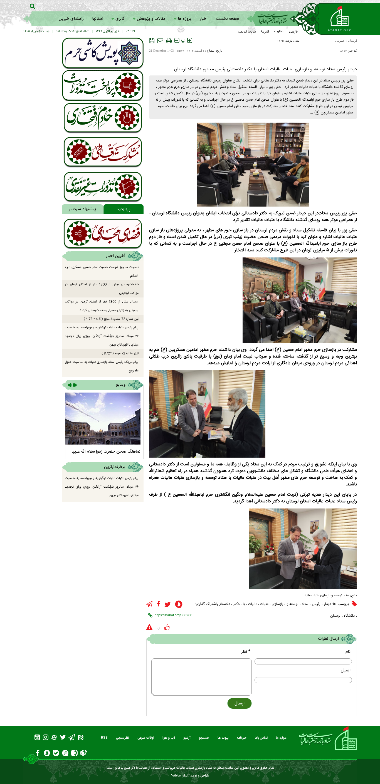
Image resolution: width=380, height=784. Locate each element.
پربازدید (123, 209)
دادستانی (223, 604)
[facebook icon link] (158, 604)
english (279, 31)
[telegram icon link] (149, 604)
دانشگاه (349, 616)
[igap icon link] (74, 754)
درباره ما (281, 738)
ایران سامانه (180, 775)
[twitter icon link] (167, 605)
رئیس (316, 604)
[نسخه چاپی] (169, 41)
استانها (97, 18)
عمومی (340, 40)
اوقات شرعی (145, 738)
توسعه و (292, 604)
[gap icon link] (65, 754)
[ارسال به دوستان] (160, 41)
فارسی (293, 31)
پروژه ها (184, 18)
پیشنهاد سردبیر (82, 209)
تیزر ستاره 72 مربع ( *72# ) (120, 353)
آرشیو (187, 738)
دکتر (236, 604)
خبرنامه (241, 738)
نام (348, 652)
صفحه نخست (227, 18)
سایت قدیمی (247, 31)
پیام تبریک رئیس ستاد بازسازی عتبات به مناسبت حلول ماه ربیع (102, 366)
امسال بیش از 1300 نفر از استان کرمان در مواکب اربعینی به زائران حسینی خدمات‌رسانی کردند (102, 306)
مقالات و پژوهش (151, 18)
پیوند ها (223, 738)
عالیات (252, 604)
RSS (104, 737)
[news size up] (189, 41)
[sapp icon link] (178, 605)
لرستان (352, 40)
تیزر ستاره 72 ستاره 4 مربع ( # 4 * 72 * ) (111, 319)
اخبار (204, 18)
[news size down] (176, 41)
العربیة (265, 31)
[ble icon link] (56, 754)
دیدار (327, 604)
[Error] (149, 627)
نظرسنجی (122, 738)
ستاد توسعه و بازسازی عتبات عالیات (326, 595)
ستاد (305, 604)
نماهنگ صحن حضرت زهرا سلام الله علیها (105, 451)
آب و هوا (168, 738)
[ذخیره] (151, 41)
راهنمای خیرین (71, 18)
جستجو (204, 738)
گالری (120, 18)
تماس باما (261, 738)
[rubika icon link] (83, 754)
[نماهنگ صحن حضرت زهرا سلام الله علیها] (102, 419)
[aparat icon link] (54, 738)
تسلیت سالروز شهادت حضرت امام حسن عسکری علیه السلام (102, 271)
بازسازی (277, 604)
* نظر (245, 652)
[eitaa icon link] (81, 738)
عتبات (264, 604)
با (244, 604)
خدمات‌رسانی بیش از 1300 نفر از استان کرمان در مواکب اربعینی (102, 289)
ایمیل (346, 670)
